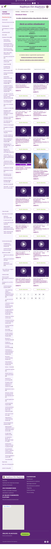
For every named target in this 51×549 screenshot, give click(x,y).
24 (24, 298)
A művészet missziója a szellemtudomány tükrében (9, 322)
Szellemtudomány (6, 241)
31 (39, 298)
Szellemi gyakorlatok (9, 399)
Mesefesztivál (5, 17)
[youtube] (35, 3)
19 (39, 294)
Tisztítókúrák (8, 459)
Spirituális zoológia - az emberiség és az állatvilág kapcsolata (9, 394)
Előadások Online (5, 37)
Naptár (3, 461)
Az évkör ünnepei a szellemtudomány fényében (7, 82)
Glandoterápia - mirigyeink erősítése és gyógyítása (9, 445)
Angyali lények (7, 64)
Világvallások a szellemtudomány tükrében (9, 419)
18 (35, 294)
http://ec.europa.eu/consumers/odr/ (10, 499)
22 (16, 298)
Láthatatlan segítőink (9, 369)
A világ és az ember (8, 108)
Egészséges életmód (6, 213)
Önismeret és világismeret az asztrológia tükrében (8, 151)
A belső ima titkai (7, 178)
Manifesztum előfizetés (9, 255)
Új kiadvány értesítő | (15, 3)
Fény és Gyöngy (30, 492)
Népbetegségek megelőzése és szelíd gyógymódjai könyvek (8, 228)
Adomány (4, 19)
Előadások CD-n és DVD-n (7, 282)
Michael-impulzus (7, 70)
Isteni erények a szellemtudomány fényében (9, 363)
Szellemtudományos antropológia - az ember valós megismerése (9, 45)
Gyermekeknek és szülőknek (8, 28)
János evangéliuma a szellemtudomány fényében (8, 140)
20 (43, 294)
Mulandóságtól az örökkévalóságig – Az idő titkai (9, 145)
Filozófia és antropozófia (9, 56)
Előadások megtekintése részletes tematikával (32, 57)
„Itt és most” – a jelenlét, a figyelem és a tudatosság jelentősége (9, 156)
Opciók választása (23, 95)
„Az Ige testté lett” (9, 299)
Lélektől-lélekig (5, 468)
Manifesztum (5, 252)
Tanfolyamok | (23, 3)
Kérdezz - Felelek (8, 367)
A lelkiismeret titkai (8, 167)
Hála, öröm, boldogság (8, 104)
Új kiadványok (5, 32)
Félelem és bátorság (8, 124)
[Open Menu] (2, 7)
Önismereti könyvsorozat (7, 22)
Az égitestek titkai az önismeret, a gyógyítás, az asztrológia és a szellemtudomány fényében (8, 88)
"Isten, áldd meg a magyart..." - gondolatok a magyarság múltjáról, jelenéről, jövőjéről (9, 292)
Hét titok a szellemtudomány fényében (9, 358)
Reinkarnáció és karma (8, 170)
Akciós (3, 34)
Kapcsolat (29, 3)
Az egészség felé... (7, 220)
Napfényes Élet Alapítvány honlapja (10, 482)
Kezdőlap (18, 11)
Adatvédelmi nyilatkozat (8, 492)
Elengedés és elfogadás (9, 127)
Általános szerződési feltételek (9, 490)
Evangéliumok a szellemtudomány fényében (7, 245)
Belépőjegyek (5, 26)
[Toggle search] (38, 3)
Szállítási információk (7, 485)
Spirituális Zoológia (8, 184)
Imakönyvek (4, 274)
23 (20, 298)
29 (31, 298)
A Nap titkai (4, 211)
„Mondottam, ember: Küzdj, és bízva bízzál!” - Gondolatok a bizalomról (9, 163)
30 (35, 298)
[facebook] (33, 3)
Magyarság (29, 488)
